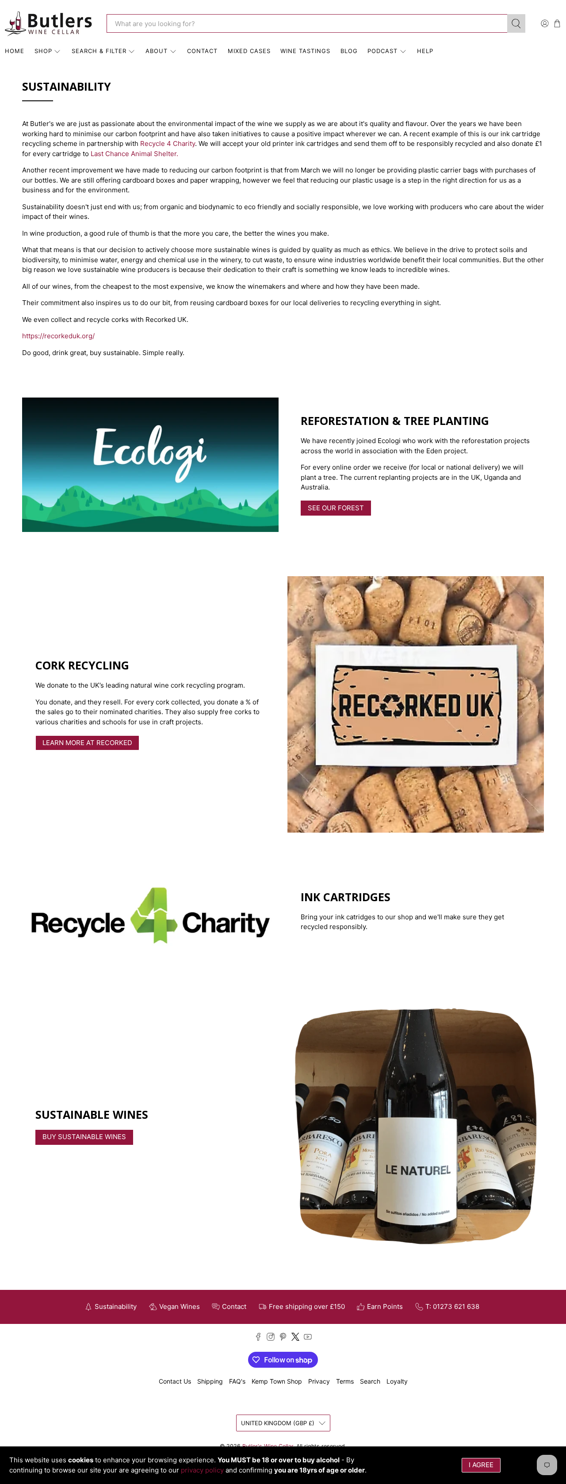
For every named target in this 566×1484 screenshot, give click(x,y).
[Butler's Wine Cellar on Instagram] (271, 1338)
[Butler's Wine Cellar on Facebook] (258, 1338)
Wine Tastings (305, 50)
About (156, 50)
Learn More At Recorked (87, 742)
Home (14, 50)
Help (425, 50)
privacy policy (202, 1470)
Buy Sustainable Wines (84, 1136)
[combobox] (307, 23)
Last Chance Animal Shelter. (134, 153)
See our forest (336, 508)
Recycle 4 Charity (167, 143)
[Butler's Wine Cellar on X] (295, 1338)
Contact (202, 50)
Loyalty (397, 1381)
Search (370, 1381)
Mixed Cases (249, 50)
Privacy (319, 1381)
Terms (345, 1381)
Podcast (382, 50)
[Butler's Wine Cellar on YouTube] (308, 1338)
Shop (43, 50)
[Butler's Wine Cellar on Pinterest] (283, 1338)
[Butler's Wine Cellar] (49, 23)
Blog (349, 50)
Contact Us (175, 1381)
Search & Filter (99, 50)
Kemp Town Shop (277, 1381)
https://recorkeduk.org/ (58, 336)
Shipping (210, 1381)
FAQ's (237, 1381)
